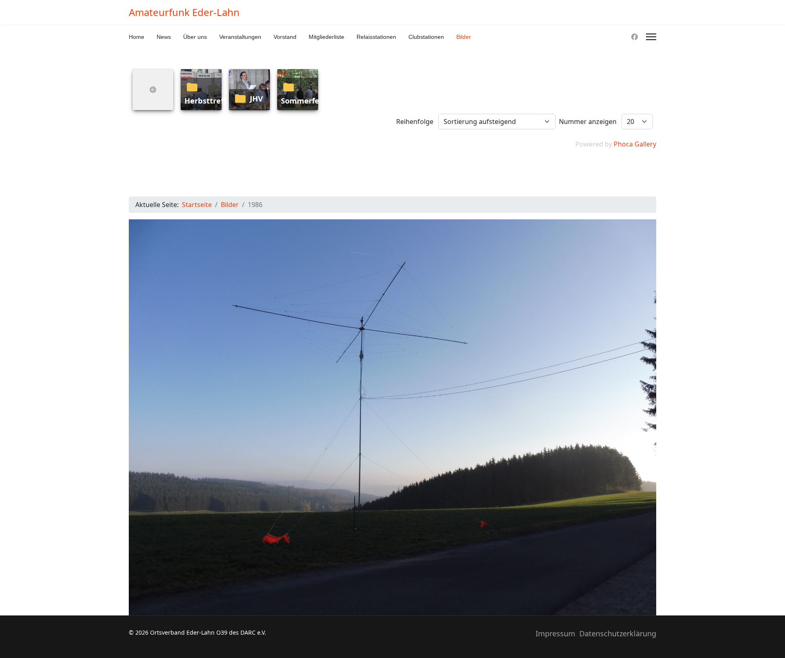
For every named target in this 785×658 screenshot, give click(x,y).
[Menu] (651, 37)
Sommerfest (303, 100)
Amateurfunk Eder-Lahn (184, 12)
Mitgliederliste (326, 37)
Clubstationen (426, 37)
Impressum (555, 633)
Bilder (463, 37)
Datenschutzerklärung (617, 633)
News (164, 37)
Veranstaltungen (240, 37)
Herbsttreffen (210, 100)
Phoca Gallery (635, 144)
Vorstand (285, 37)
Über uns (195, 37)
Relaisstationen (376, 37)
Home (136, 37)
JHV (256, 98)
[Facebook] (634, 36)
